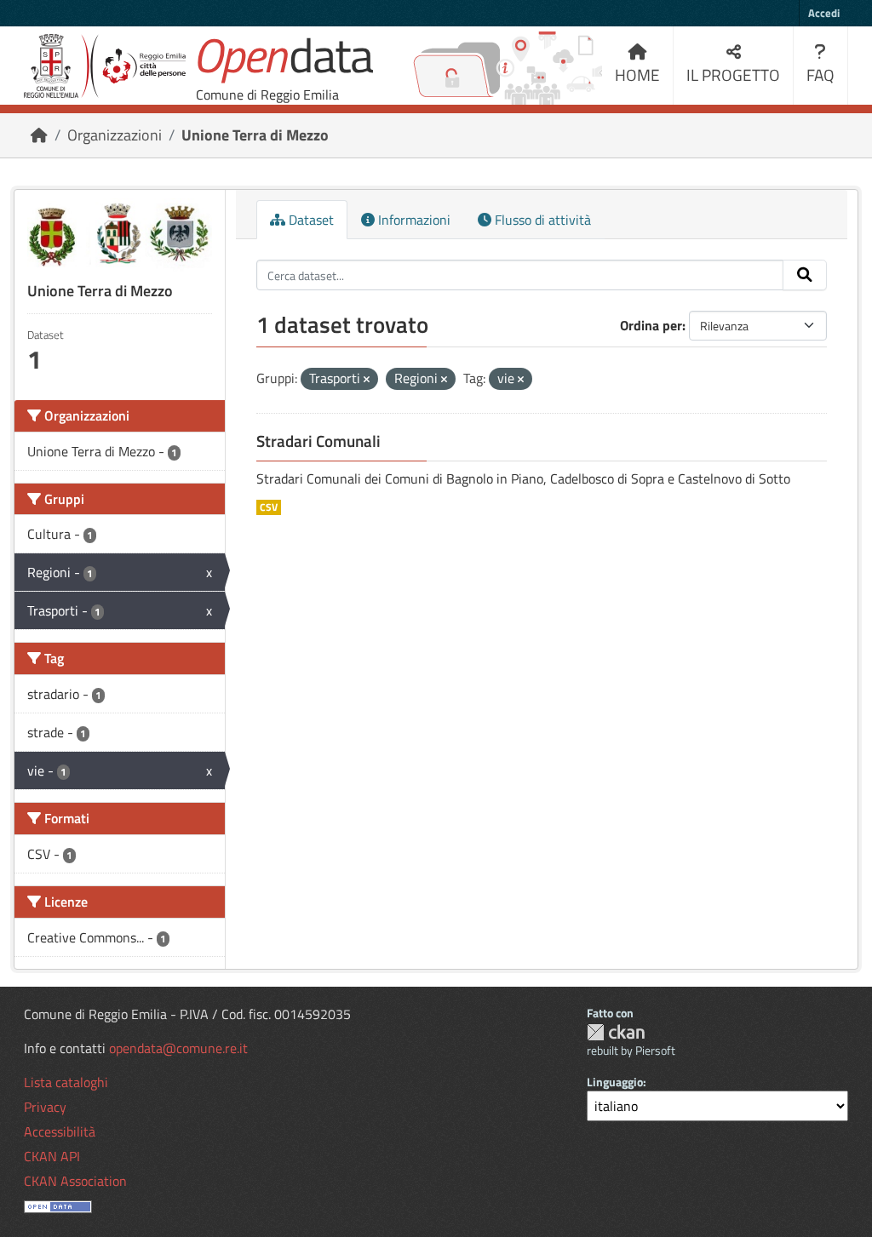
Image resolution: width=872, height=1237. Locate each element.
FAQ (820, 74)
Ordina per (651, 325)
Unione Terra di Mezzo (255, 134)
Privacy (45, 1107)
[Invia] (805, 275)
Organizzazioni (114, 134)
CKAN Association (75, 1181)
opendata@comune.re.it (178, 1048)
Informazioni (412, 219)
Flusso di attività (541, 219)
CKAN (616, 1032)
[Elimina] (367, 380)
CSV (269, 507)
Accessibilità (59, 1131)
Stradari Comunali (318, 441)
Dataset (309, 219)
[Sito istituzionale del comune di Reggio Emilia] (105, 66)
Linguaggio (615, 1082)
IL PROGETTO (733, 74)
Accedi (824, 12)
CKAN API (52, 1156)
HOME (637, 74)
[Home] (39, 134)
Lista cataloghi (66, 1082)
